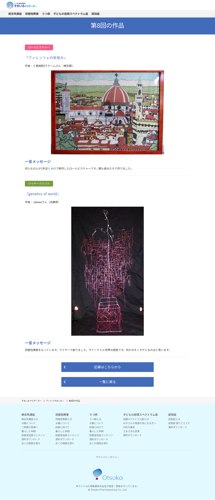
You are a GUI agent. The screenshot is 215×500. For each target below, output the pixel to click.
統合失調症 (15, 13)
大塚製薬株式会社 (97, 486)
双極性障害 (32, 13)
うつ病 (46, 13)
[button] (107, 367)
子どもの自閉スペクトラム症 (70, 13)
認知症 (96, 13)
